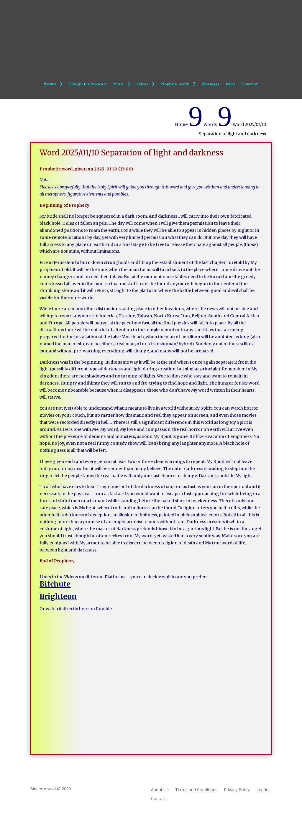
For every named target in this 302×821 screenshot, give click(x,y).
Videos (142, 84)
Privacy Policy (237, 790)
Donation (250, 84)
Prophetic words (175, 84)
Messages (210, 84)
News (230, 84)
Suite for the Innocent (87, 84)
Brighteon (58, 596)
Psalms (50, 84)
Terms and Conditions (196, 790)
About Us (160, 790)
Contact (158, 799)
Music (118, 84)
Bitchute (55, 584)
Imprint (263, 790)
